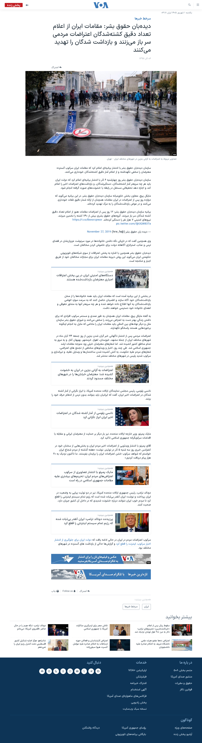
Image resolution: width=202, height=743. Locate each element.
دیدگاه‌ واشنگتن (91, 728)
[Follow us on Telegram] (91, 671)
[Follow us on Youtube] (77, 671)
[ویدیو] (27, 5)
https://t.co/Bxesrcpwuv (87, 220)
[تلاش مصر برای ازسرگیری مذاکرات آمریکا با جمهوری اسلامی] (120, 630)
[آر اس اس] (56, 671)
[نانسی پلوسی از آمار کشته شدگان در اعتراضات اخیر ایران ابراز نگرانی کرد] (132, 416)
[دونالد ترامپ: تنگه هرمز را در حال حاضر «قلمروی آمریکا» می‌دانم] (58, 630)
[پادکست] (49, 671)
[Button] (56, 67)
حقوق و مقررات (183, 683)
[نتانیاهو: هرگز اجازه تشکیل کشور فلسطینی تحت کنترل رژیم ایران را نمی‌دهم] (58, 645)
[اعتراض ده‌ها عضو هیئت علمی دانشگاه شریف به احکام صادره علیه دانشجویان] (182, 645)
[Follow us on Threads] (63, 671)
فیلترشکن (141, 677)
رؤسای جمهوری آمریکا (134, 728)
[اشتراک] (42, 671)
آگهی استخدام (139, 690)
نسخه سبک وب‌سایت (135, 709)
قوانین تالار (186, 690)
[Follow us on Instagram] (70, 671)
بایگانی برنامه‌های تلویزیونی (130, 734)
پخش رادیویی (139, 703)
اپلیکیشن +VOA (137, 670)
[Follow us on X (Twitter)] (84, 671)
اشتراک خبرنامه (138, 683)
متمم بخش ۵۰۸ (183, 670)
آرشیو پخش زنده (183, 734)
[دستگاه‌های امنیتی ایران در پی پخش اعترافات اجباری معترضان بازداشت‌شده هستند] (132, 278)
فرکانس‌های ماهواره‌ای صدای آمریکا (127, 696)
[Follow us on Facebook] (98, 671)
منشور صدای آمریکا (181, 677)
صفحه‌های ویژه (183, 728)
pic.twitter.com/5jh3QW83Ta (133, 224)
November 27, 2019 (99, 232)
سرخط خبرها (143, 18)
